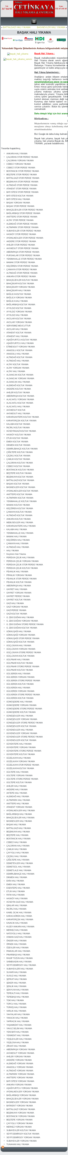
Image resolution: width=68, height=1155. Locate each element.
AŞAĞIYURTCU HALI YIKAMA (20, 343)
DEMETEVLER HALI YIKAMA (19, 863)
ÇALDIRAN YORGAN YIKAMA (20, 160)
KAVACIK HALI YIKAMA (17, 923)
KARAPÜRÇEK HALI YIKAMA (19, 919)
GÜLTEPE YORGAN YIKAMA (19, 775)
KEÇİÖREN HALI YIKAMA (18, 540)
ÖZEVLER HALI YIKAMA (17, 947)
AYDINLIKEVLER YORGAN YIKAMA (22, 1092)
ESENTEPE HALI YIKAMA (18, 888)
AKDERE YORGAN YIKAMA (19, 1060)
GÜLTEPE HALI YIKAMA (17, 772)
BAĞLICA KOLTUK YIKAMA (18, 294)
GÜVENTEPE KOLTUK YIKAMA (20, 754)
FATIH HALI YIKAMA (15, 895)
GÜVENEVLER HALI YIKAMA (19, 730)
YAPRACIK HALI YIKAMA (17, 1021)
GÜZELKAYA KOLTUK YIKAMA (20, 768)
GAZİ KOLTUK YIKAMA (16, 614)
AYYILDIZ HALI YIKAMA (17, 315)
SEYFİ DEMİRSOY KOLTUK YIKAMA (22, 1134)
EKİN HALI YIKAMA (15, 881)
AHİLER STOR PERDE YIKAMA (20, 245)
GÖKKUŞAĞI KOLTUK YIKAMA (20, 642)
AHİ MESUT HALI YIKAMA (18, 413)
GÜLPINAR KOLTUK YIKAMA (19, 663)
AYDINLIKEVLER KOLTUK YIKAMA (22, 491)
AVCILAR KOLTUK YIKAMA (18, 318)
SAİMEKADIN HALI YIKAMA (19, 962)
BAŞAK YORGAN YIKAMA (18, 203)
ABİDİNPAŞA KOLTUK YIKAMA (20, 396)
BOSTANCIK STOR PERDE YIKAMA (22, 171)
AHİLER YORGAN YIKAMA (18, 1056)
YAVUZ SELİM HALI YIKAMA (19, 1028)
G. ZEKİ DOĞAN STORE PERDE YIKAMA (25, 624)
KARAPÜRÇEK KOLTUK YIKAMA (21, 421)
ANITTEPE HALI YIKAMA (17, 803)
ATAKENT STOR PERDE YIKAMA (21, 189)
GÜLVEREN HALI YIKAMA (18, 688)
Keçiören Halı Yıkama (16, 554)
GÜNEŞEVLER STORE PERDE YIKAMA (24, 723)
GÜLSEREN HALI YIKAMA (18, 673)
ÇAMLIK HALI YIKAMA (16, 849)
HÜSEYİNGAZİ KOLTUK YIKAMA (21, 431)
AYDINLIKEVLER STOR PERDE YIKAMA (24, 238)
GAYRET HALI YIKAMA (16, 589)
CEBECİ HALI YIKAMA (16, 842)
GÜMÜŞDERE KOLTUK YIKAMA (21, 712)
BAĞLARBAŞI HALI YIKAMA (19, 814)
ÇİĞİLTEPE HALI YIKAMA (17, 860)
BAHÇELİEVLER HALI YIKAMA (20, 818)
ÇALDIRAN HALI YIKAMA (18, 846)
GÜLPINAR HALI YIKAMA (18, 659)
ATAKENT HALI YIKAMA (17, 336)
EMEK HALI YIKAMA (15, 884)
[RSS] (3, 1147)
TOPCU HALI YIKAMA (16, 1004)
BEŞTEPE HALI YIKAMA (17, 835)
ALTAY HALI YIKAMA (15, 371)
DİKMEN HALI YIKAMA (16, 877)
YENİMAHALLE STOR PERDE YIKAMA (24, 259)
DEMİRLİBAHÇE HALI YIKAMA (20, 874)
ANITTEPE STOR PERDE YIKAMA (21, 217)
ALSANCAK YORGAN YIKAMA (20, 378)
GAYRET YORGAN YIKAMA (18, 593)
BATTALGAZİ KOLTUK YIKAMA (20, 480)
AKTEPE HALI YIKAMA (16, 793)
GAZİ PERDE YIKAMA (16, 610)
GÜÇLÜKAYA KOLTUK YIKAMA (20, 656)
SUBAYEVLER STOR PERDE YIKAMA (23, 231)
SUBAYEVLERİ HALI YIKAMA (19, 969)
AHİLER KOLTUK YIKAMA (18, 392)
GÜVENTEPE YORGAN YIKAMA (21, 747)
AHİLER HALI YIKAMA (16, 786)
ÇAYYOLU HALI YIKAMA (17, 853)
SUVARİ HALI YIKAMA (16, 972)
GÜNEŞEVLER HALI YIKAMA (19, 716)
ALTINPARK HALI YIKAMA (18, 800)
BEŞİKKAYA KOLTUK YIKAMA (19, 477)
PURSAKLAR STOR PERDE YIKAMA (23, 255)
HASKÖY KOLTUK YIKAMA (18, 435)
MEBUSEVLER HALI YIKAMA (19, 522)
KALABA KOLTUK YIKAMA (18, 424)
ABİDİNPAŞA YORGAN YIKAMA (20, 1049)
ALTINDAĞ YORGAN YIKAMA (19, 1071)
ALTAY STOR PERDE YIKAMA (20, 220)
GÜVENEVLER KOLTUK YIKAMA (21, 740)
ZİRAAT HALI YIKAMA (16, 1046)
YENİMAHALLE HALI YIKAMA (19, 533)
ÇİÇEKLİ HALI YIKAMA (16, 856)
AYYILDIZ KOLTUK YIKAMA (18, 308)
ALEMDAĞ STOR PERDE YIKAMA (21, 224)
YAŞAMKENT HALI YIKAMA (18, 1025)
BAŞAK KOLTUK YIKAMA (17, 484)
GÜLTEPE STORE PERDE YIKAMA (22, 779)
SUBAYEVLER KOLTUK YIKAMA (21, 1130)
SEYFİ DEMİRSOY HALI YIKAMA (21, 965)
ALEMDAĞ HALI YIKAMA (17, 796)
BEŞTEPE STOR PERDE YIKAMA (21, 174)
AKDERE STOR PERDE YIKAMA (21, 241)
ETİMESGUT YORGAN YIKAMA (20, 347)
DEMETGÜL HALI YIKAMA (18, 867)
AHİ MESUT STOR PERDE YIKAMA (22, 248)
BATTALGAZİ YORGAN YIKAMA (20, 1109)
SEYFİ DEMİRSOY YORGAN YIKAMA (23, 1137)
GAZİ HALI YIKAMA (15, 603)
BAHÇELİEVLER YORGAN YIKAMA (22, 1099)
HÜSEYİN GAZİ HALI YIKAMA (19, 902)
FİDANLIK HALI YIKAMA (17, 571)
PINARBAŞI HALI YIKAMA (18, 955)
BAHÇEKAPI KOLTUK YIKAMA (20, 283)
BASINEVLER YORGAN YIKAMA (21, 1102)
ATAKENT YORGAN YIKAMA (19, 807)
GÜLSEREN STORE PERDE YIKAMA (23, 680)
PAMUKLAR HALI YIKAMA (18, 951)
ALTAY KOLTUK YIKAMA (17, 364)
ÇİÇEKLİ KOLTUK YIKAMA (18, 456)
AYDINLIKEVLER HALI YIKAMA (20, 810)
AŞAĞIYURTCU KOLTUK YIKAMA (21, 340)
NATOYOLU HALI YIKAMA (18, 933)
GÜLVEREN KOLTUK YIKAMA (20, 698)
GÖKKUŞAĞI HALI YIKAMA (18, 631)
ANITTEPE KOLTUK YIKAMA (19, 494)
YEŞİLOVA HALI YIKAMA (17, 1042)
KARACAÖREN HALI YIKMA (19, 916)
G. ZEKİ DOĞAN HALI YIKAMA (20, 617)
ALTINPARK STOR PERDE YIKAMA (22, 227)
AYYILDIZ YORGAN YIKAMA (19, 312)
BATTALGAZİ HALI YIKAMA (17, 27)
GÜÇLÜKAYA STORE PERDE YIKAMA (23, 652)
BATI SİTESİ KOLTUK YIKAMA (19, 196)
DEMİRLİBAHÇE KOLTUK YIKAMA (22, 449)
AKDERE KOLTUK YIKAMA (18, 389)
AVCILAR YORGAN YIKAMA (19, 322)
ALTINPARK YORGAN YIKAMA (20, 1074)
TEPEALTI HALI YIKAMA (17, 993)
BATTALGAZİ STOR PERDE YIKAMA (22, 178)
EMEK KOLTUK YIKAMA (17, 442)
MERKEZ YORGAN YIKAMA (19, 1127)
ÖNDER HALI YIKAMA (16, 941)
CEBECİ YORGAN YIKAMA (18, 164)
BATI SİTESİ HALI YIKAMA (18, 199)
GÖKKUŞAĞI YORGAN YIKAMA (20, 635)
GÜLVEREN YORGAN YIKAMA (20, 691)
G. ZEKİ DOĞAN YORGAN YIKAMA (22, 621)
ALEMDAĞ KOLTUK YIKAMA (19, 385)
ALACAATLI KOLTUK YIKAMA (19, 403)
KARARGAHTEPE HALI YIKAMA (21, 526)
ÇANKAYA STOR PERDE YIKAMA (21, 269)
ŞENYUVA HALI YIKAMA (17, 990)
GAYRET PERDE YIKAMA (18, 596)
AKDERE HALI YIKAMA (17, 789)
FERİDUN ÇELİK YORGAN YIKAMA (22, 561)
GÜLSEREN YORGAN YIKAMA (20, 677)
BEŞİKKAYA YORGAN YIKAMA (20, 1113)
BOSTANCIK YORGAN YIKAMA (20, 1116)
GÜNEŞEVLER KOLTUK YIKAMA (21, 726)
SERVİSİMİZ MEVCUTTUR (18, 326)
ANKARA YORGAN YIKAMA (19, 1085)
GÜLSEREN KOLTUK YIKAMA (20, 684)
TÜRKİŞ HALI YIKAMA (16, 1007)
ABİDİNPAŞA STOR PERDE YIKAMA (22, 252)
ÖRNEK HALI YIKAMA (16, 944)
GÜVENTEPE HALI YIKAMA (19, 744)
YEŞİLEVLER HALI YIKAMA (19, 1039)
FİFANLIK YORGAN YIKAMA (19, 575)
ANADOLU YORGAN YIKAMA (19, 1067)
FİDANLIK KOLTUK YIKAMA (19, 582)
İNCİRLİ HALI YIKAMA (16, 909)
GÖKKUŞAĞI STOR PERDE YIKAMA (22, 638)
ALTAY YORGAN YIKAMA (17, 368)
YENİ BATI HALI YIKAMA (17, 1032)
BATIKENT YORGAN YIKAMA (19, 1106)
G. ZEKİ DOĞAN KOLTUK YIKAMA (21, 628)
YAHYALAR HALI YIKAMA (18, 1014)
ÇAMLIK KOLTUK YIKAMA (18, 459)
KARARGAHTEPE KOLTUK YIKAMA (22, 417)
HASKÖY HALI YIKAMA (17, 898)
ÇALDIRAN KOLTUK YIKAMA (19, 463)
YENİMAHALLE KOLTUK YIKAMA (21, 501)
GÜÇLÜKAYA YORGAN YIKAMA (20, 649)
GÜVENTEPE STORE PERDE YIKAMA (23, 751)
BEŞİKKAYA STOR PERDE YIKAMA (22, 182)
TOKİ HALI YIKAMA (15, 1000)
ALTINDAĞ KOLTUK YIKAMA (19, 357)
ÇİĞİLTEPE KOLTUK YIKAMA (19, 452)
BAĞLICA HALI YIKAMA (17, 301)
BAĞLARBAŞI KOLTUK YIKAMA (20, 304)
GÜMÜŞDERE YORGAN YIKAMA (21, 705)
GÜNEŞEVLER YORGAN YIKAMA (21, 719)
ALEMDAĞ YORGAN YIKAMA (19, 1063)
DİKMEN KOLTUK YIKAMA (18, 445)
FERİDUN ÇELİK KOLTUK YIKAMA (22, 568)
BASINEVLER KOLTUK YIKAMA (20, 487)
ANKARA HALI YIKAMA (16, 153)
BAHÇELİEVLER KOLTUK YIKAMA (22, 280)
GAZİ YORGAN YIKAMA (17, 607)
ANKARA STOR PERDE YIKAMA (21, 276)
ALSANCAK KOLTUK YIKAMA (19, 375)
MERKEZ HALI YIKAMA (17, 930)
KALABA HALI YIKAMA (16, 529)
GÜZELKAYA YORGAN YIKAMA (20, 761)
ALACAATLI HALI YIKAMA (18, 406)
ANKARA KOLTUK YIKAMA (18, 519)
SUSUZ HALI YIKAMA (16, 976)
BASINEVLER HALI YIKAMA (51, 27)
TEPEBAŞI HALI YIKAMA (17, 997)
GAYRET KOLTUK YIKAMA (18, 600)
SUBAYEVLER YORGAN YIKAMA (21, 1141)
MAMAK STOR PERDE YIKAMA (20, 262)
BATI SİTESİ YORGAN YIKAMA (20, 1081)
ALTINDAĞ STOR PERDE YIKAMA (21, 185)
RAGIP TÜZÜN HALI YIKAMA (19, 958)
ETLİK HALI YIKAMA (15, 891)
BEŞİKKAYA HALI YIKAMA (18, 832)
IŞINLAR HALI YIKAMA (16, 905)
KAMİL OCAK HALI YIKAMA (18, 912)
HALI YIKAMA (12, 550)
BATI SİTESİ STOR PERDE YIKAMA (22, 192)
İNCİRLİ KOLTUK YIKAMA (18, 427)
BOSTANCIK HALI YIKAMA (18, 839)
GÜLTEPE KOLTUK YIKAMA (19, 782)
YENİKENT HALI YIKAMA (17, 1035)
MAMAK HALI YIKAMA (16, 536)
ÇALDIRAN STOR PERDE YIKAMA (22, 157)
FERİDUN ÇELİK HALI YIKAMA (20, 557)
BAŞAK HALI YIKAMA (16, 824)
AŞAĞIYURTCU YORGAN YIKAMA (22, 1088)
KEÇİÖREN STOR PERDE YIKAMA (22, 266)
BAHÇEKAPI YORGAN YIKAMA (20, 287)
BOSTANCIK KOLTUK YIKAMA (20, 470)
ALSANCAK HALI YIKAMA (18, 382)
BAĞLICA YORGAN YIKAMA (19, 297)
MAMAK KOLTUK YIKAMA (18, 505)
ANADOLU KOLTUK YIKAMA (19, 350)
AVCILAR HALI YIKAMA (17, 329)
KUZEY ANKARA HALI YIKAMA (20, 926)
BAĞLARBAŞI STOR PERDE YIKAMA (23, 213)
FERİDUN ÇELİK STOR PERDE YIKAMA (24, 565)
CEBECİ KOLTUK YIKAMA (18, 466)
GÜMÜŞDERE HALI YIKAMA (19, 702)
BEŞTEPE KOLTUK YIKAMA (19, 473)
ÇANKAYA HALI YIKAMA (17, 543)
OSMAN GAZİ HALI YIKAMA (19, 937)
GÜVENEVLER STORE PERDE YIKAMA (24, 737)
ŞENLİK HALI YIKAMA (16, 986)
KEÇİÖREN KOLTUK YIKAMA (19, 508)
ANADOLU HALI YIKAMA (17, 354)
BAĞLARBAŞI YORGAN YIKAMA (21, 1095)
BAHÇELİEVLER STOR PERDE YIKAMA (24, 210)
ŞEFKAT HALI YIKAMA (16, 979)
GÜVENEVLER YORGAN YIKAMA (21, 733)
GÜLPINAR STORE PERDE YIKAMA (22, 666)
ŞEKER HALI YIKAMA (16, 983)
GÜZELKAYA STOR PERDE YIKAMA (22, 765)
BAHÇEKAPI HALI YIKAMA (18, 290)
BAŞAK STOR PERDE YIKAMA (20, 206)
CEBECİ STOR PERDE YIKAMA (20, 168)
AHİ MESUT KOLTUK (15, 410)
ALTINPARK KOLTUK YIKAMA (19, 498)
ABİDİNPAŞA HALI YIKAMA (18, 586)
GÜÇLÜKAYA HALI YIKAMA (18, 645)
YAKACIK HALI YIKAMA (17, 1018)
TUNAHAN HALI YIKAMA (17, 1144)
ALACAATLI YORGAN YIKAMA (20, 399)
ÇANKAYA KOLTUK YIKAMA (19, 512)
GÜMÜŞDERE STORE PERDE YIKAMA (24, 709)
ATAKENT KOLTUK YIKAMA (18, 333)
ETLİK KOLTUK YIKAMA (17, 438)
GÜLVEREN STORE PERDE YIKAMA (23, 694)
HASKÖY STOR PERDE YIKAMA (21, 234)
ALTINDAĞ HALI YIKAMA (17, 361)
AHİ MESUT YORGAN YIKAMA (20, 1053)
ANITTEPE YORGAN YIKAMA (19, 1077)
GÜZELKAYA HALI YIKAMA (18, 758)
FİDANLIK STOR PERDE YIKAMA (21, 579)
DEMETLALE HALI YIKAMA (18, 870)
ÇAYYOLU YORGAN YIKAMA (19, 1123)
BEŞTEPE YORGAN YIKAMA (19, 1120)
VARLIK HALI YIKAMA (16, 1011)
